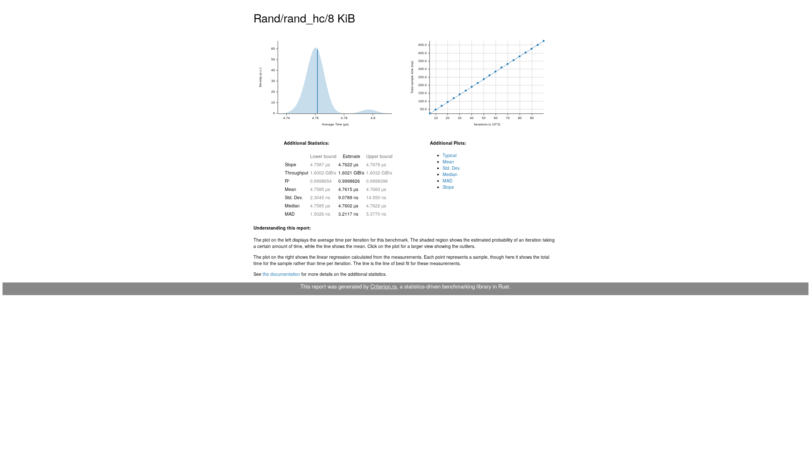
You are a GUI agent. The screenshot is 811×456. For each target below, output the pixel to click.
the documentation (281, 274)
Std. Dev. (452, 168)
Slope (448, 187)
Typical (450, 155)
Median (450, 174)
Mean (448, 161)
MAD (447, 180)
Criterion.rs (383, 286)
